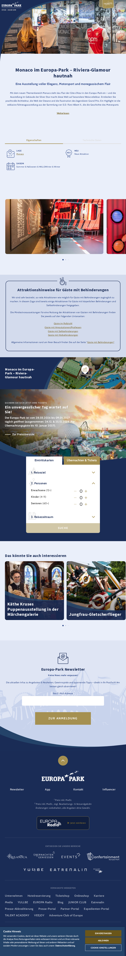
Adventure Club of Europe (66, 915)
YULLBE (23, 902)
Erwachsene (38, 490)
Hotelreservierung (39, 895)
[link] (63, 761)
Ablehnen (103, 940)
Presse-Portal (47, 908)
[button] (54, 201)
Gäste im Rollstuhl (63, 323)
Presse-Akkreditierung (19, 908)
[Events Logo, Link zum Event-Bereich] (71, 856)
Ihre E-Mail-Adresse (63, 693)
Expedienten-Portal (96, 908)
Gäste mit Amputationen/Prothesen (63, 327)
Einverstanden (103, 933)
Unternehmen (14, 895)
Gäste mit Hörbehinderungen (63, 335)
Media (9, 902)
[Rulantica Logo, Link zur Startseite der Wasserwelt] (17, 856)
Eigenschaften (34, 140)
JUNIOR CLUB (77, 902)
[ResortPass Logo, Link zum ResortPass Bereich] (98, 869)
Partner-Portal (70, 908)
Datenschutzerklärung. (65, 945)
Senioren (36, 503)
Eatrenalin (97, 902)
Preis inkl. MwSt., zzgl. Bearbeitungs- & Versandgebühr (64, 804)
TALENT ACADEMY (17, 915)
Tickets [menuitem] (108, 3)
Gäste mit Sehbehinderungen (63, 331)
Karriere (99, 895)
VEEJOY (39, 915)
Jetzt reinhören (78, 823)
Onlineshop (81, 895)
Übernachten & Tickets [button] (82, 460)
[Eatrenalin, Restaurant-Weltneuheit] (68, 869)
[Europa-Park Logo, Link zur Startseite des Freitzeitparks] (11, 4)
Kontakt (78, 789)
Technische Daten (92, 140)
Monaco (20, 154)
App (47, 789)
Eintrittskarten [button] (44, 460)
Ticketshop (62, 895)
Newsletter (17, 789)
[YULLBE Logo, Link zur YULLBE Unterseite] (33, 869)
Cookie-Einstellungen (103, 947)
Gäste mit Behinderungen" (100, 342)
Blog (60, 902)
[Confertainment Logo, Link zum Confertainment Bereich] (103, 856)
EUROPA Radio (43, 902)
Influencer (109, 789)
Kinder (35, 497)
